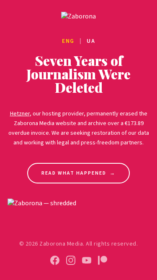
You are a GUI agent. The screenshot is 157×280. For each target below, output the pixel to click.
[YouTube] (86, 260)
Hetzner (20, 114)
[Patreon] (102, 260)
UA (91, 41)
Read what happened (78, 173)
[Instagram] (70, 260)
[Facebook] (54, 260)
